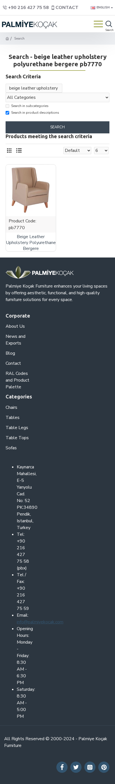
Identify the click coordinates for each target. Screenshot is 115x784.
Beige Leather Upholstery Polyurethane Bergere (31, 242)
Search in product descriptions (35, 112)
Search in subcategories (30, 106)
